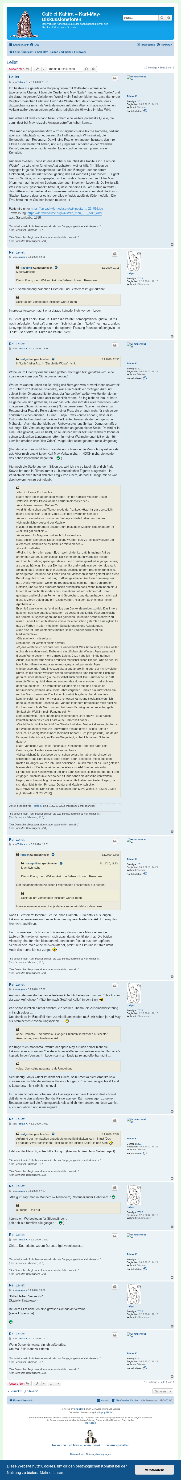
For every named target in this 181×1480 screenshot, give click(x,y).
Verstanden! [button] (154, 1470)
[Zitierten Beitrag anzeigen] (56, 268)
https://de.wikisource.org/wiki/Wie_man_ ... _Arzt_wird (65, 213)
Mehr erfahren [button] (51, 1473)
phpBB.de (106, 1412)
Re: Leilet (17, 252)
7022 (140, 278)
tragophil (26, 267)
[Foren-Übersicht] (25, 23)
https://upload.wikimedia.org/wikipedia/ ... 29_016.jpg (67, 208)
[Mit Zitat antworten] (115, 78)
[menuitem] (34, 45)
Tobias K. (132, 96)
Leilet (12, 62)
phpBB (78, 1409)
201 (139, 101)
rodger (130, 273)
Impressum (90, 1422)
